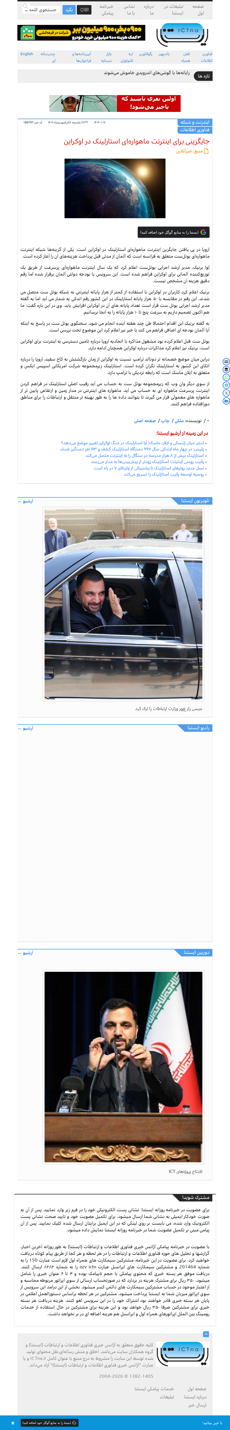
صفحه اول (198, 10)
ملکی (179, 420)
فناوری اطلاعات (207, 57)
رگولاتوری (145, 54)
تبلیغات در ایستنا (173, 10)
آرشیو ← (25, 501)
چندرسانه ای (48, 57)
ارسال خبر (197, 1405)
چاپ (165, 420)
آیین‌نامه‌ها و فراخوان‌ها (81, 57)
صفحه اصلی (145, 420)
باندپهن (164, 54)
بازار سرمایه (106, 57)
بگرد (69, 9)
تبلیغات (167, 1397)
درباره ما (149, 10)
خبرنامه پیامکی (107, 10)
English (26, 54)
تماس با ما (129, 10)
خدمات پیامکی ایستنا (154, 1389)
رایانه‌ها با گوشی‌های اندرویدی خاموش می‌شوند (147, 72)
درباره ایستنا (195, 1397)
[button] (115, 1422)
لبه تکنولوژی (127, 57)
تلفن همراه (185, 57)
